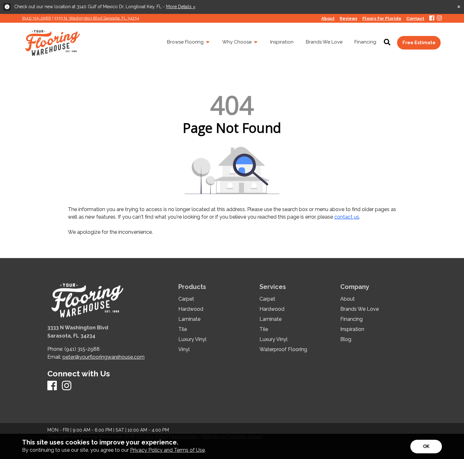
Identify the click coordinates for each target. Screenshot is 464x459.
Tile (182, 329)
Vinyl (184, 349)
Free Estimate (419, 42)
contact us (346, 217)
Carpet (186, 299)
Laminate (189, 319)
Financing (351, 319)
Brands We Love (359, 309)
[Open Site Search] (387, 42)
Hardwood (190, 309)
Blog (345, 339)
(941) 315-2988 (36, 18)
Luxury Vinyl (192, 339)
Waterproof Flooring (283, 349)
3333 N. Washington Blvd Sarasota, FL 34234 (96, 18)
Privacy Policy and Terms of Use (167, 450)
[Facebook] (431, 18)
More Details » (180, 6)
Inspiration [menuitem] (282, 42)
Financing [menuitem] (365, 42)
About (347, 299)
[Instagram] (439, 18)
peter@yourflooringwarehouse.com (103, 357)
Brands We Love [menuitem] (324, 42)
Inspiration (352, 329)
